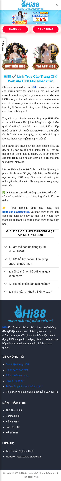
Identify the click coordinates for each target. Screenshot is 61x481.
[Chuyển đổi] (5, 247)
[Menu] (4, 5)
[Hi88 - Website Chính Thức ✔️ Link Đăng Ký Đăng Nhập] (30, 5)
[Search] (57, 5)
